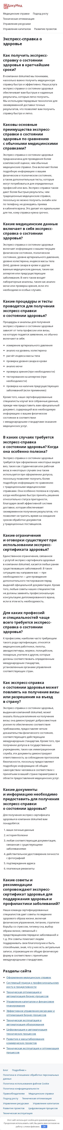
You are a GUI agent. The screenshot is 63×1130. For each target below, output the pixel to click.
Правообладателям (14, 1093)
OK (44, 1126)
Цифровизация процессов (43, 1108)
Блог (5, 1070)
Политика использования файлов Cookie (26, 1083)
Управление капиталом (17, 29)
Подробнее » (19, 1070)
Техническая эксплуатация (17, 1113)
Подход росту (40, 13)
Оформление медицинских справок (28, 977)
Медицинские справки (16, 13)
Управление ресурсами (17, 23)
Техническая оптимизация (18, 18)
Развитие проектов (45, 29)
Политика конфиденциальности (21, 1088)
